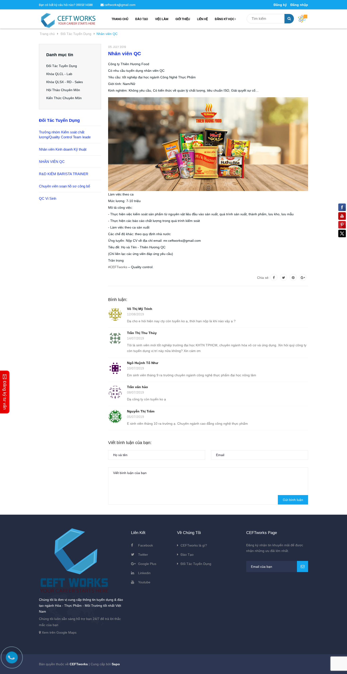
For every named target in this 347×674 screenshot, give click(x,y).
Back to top (283, 665)
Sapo (116, 664)
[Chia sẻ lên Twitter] (283, 277)
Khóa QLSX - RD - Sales (64, 82)
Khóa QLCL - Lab (59, 74)
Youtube (144, 582)
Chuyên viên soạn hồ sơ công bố (64, 186)
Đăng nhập (299, 5)
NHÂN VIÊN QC (52, 162)
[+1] (302, 277)
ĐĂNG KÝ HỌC (225, 19)
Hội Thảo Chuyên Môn (63, 90)
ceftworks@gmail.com (119, 5)
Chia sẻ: (263, 278)
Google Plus (147, 564)
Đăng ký (280, 5)
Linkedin (144, 573)
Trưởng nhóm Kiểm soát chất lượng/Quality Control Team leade (65, 134)
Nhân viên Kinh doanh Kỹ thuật (62, 149)
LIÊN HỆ (202, 19)
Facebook (145, 545)
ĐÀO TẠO (141, 19)
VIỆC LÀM (161, 19)
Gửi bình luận (293, 500)
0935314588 (84, 5)
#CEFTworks (117, 267)
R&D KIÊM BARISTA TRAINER (63, 174)
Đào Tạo (187, 554)
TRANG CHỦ (120, 19)
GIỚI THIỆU (182, 19)
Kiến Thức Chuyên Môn (64, 98)
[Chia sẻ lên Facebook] (273, 277)
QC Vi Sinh (47, 198)
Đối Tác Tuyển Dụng (61, 66)
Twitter (143, 554)
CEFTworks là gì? (194, 545)
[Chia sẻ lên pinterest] (293, 277)
